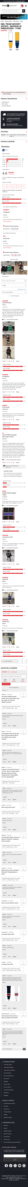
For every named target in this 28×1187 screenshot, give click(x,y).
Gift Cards (6, 1106)
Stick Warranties (7, 1073)
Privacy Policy (7, 1136)
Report (14, 725)
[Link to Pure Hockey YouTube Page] (20, 1167)
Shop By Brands (7, 1111)
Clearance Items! (20, 1)
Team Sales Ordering (8, 1067)
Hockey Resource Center (9, 1103)
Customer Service (8, 1064)
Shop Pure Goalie (8, 1117)
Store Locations (7, 1087)
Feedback (6, 1095)
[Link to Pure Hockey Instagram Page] (24, 1167)
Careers (5, 1128)
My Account (6, 1078)
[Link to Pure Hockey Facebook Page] (6, 1167)
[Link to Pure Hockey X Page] (15, 1167)
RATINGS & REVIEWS (8, 141)
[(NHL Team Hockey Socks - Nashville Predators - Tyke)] (14, 41)
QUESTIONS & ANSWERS (9, 668)
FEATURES (4, 132)
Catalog (5, 1114)
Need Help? (4, 1175)
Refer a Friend (7, 1084)
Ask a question (6, 684)
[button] (23, 695)
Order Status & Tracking (9, 1070)
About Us (6, 1125)
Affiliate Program (7, 1131)
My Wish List (6, 1109)
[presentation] (12, 993)
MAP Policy (6, 1092)
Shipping (6, 1081)
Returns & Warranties (9, 1075)
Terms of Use (7, 1139)
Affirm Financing (7, 1133)
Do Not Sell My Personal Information (12, 1142)
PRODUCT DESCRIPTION (9, 99)
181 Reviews (14, 672)
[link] (5, 672)
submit (14, 1159)
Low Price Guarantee (8, 1090)
